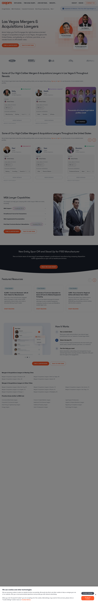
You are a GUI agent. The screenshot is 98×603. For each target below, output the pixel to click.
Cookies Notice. (26, 600)
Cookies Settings (87, 593)
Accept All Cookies (87, 598)
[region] (49, 594)
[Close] (95, 594)
